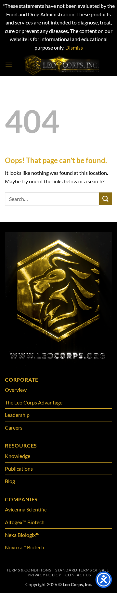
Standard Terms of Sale (82, 570)
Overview (16, 390)
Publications (19, 468)
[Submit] (105, 198)
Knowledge (17, 456)
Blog (10, 481)
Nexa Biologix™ (22, 535)
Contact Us (78, 574)
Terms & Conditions (28, 570)
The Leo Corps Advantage (33, 402)
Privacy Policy (44, 574)
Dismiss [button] (74, 47)
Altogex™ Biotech (25, 522)
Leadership (17, 415)
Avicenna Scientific (25, 509)
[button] (9, 65)
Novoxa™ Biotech (24, 547)
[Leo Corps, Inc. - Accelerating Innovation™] (62, 64)
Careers (13, 427)
